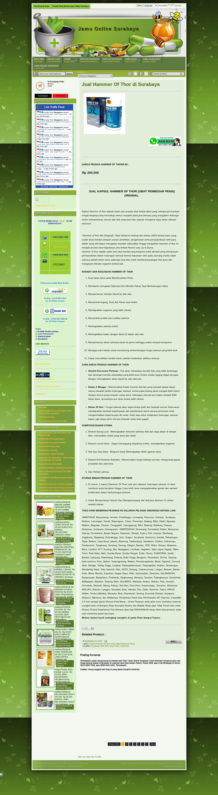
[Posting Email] (105, 641)
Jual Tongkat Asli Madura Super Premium (64, 561)
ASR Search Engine (44, 379)
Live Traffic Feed (54, 107)
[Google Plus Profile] (130, 74)
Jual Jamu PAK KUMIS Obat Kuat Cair (52, 144)
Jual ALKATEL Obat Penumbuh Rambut (64, 623)
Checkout (60, 96)
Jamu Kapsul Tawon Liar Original (62, 663)
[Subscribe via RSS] (146, 74)
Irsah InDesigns (178, 763)
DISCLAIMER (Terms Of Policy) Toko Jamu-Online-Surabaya (55, 412)
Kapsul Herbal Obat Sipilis (50, 464)
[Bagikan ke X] (89, 628)
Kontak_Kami (69, 60)
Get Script (44, 187)
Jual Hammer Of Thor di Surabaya (121, 84)
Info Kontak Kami (41, 6)
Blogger (181, 766)
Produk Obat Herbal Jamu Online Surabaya (70, 6)
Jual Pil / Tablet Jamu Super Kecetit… (51, 152)
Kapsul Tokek (131, 60)
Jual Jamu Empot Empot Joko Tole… (51, 182)
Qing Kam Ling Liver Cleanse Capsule (56, 484)
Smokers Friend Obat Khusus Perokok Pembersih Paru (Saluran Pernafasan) (56, 489)
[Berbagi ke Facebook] (92, 628)
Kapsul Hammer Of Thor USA (102, 644)
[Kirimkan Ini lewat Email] (83, 628)
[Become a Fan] (141, 74)
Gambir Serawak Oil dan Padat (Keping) (64, 516)
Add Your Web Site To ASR (89, 757)
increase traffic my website (48, 386)
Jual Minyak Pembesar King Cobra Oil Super (64, 643)
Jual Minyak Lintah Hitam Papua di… (51, 129)
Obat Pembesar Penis (125, 644)
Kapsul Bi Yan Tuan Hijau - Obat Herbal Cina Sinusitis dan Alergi (56, 459)
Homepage (39, 60)
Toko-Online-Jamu (64, 763)
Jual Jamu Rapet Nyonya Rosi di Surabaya (64, 601)
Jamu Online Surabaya (109, 29)
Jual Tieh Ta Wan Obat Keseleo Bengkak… (54, 137)
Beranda (43, 407)
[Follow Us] (135, 74)
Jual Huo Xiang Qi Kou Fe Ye (65, 582)
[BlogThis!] (86, 628)
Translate (177, 5)
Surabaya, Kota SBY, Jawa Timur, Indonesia (110, 646)
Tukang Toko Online (147, 763)
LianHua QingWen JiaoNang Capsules (56, 468)
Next (153, 744)
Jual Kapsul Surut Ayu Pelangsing (50, 159)
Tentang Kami (46, 67)
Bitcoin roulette (42, 364)
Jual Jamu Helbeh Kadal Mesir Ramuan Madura (65, 685)
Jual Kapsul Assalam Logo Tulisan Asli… (52, 114)
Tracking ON (63, 187)
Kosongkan (43, 96)
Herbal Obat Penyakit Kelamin (52, 443)
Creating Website (49, 763)
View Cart (40, 86)
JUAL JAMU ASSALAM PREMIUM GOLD (53, 174)
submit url (40, 394)
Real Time (53, 187)
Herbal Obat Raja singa (49, 446)
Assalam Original (151, 60)
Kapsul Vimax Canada (112, 60)
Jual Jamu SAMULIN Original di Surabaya (53, 122)
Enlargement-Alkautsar (89, 60)
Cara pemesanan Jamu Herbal (53, 421)
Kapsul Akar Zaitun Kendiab (51, 454)
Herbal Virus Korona (48, 450)
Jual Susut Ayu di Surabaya (64, 707)
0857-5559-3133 (60, 247)
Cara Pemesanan (54, 60)
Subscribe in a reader (46, 206)
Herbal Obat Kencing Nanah (51, 439)
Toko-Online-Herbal (80, 763)
